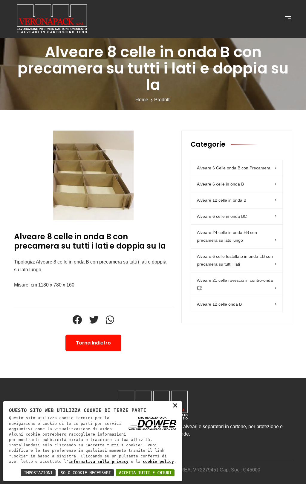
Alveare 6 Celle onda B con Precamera (233, 168)
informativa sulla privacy (98, 461)
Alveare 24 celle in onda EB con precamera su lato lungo (227, 236)
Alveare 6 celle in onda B (220, 184)
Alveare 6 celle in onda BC (222, 216)
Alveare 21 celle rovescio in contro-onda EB (235, 284)
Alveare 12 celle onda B (219, 304)
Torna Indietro (93, 342)
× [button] (175, 405)
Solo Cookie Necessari (86, 472)
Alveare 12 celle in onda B (221, 200)
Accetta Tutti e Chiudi (145, 472)
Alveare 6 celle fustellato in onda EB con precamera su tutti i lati (235, 260)
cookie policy (158, 461)
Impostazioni (38, 472)
